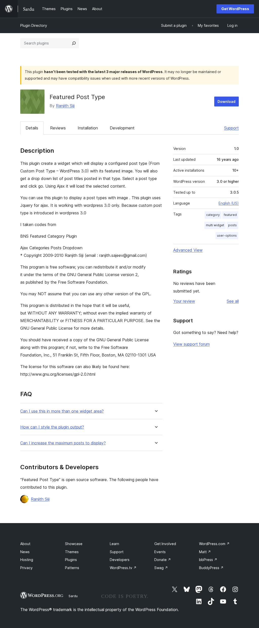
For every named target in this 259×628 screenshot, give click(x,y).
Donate (162, 559)
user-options (227, 235)
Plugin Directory (33, 25)
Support (231, 127)
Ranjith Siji (65, 105)
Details (32, 127)
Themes (72, 552)
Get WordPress (235, 9)
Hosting (26, 559)
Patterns (72, 568)
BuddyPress (211, 568)
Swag (161, 568)
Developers (120, 559)
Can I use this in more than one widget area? (62, 411)
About (25, 544)
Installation (88, 127)
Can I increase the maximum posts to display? (63, 443)
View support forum (191, 344)
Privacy (26, 568)
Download (226, 101)
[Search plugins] (74, 43)
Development (122, 127)
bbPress (208, 559)
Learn (114, 544)
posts (232, 225)
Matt (205, 552)
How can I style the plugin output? (52, 427)
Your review (184, 301)
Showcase (73, 544)
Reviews (58, 127)
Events (160, 552)
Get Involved (165, 544)
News (25, 552)
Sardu (73, 596)
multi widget (215, 225)
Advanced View (188, 250)
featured (230, 215)
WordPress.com (214, 544)
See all (233, 301)
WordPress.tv (123, 568)
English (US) (229, 203)
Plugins (71, 559)
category (213, 215)
